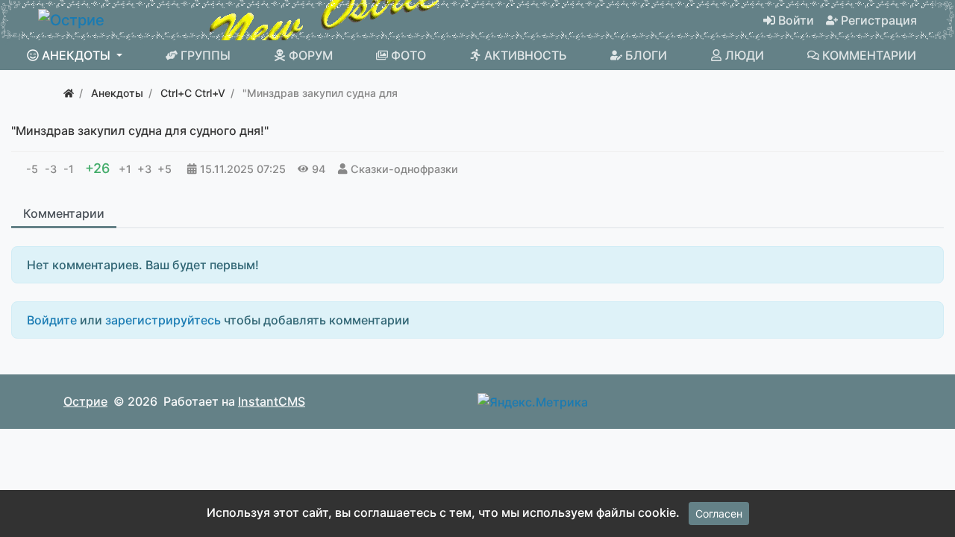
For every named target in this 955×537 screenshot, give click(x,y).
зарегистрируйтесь (163, 320)
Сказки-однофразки (404, 169)
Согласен (718, 513)
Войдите (52, 320)
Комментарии (63, 213)
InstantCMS (271, 401)
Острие (85, 401)
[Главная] (68, 93)
